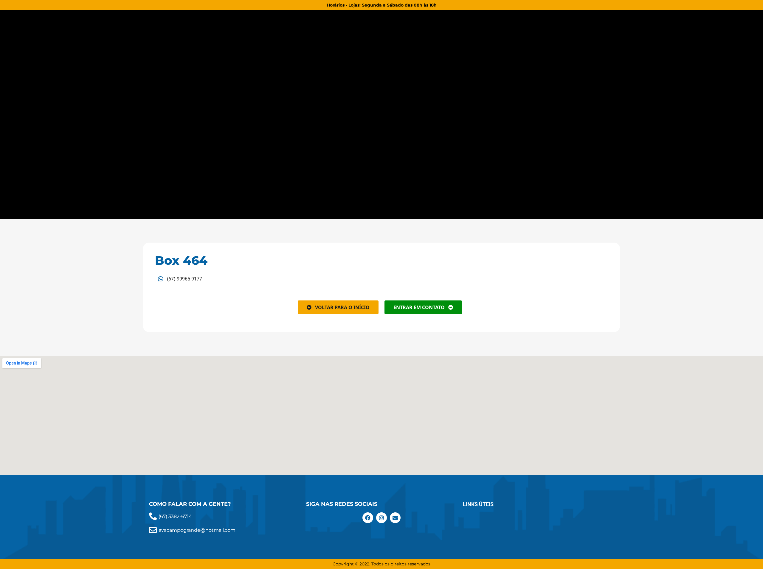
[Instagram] (381, 517)
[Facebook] (367, 517)
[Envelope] (395, 517)
